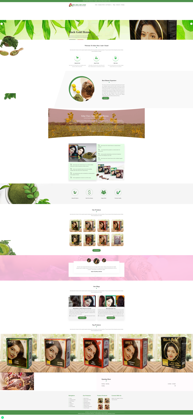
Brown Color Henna (87, 399)
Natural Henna (86, 405)
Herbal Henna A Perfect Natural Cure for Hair (82, 308)
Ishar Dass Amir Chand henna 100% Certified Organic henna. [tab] (110, 159)
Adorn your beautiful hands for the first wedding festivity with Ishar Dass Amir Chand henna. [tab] (81, 170)
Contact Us (118, 4)
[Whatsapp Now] (2, 417)
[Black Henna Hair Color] (110, 302)
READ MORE (82, 317)
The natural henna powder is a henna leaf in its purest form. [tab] (109, 150)
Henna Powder (86, 407)
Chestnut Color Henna (88, 406)
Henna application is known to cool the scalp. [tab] (82, 177)
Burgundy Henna (87, 402)
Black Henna (86, 398)
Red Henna (86, 401)
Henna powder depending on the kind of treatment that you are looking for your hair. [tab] (109, 155)
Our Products (108, 4)
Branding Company (111, 413)
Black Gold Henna (87, 403)
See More (105, 98)
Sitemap (122, 4)
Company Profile (101, 4)
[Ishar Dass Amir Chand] (77, 4)
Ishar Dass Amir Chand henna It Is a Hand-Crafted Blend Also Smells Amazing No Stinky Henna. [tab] (81, 165)
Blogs (114, 4)
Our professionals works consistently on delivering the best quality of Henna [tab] (82, 174)
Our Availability (72, 406)
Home (96, 4)
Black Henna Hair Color (111, 308)
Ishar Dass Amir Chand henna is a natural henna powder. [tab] (109, 146)
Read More (72, 38)
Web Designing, (98, 413)
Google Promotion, (104, 413)
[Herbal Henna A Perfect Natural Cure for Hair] (82, 302)
